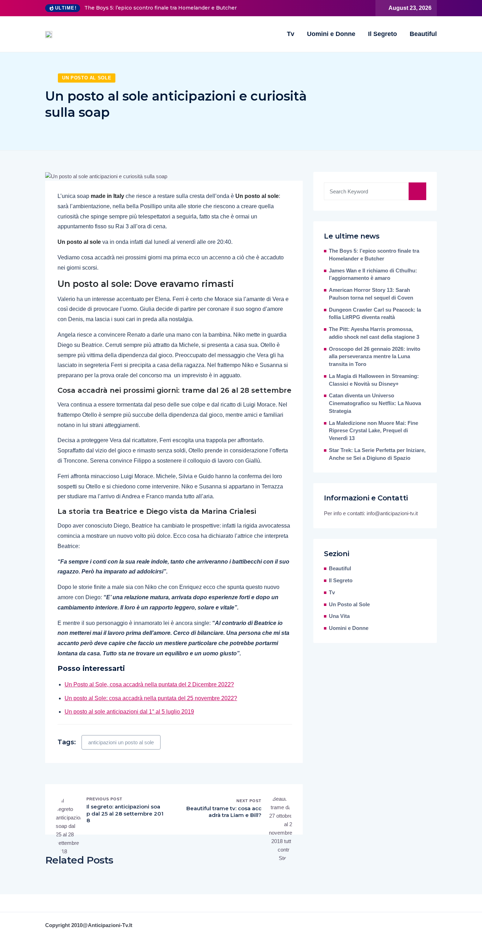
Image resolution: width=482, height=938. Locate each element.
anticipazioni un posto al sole (121, 742)
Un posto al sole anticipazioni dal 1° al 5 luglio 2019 (129, 712)
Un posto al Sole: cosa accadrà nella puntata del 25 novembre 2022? (151, 698)
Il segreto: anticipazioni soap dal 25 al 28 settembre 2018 (124, 813)
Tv (290, 33)
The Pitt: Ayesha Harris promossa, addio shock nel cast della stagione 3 (374, 333)
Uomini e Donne (331, 33)
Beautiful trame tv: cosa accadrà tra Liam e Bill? (223, 812)
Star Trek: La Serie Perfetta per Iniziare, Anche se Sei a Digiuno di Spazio (377, 454)
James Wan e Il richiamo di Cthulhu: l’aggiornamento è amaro (373, 274)
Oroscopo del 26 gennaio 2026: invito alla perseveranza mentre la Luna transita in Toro (374, 356)
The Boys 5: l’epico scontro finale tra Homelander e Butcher (160, 8)
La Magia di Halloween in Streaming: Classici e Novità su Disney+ (374, 380)
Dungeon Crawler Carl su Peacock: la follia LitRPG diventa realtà (375, 313)
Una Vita (339, 616)
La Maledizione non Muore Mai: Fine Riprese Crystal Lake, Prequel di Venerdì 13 (373, 430)
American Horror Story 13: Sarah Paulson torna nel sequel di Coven (371, 294)
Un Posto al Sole (86, 77)
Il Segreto (382, 33)
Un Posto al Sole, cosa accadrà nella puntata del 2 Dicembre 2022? (149, 684)
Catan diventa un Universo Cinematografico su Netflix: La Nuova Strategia (375, 403)
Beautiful (423, 33)
